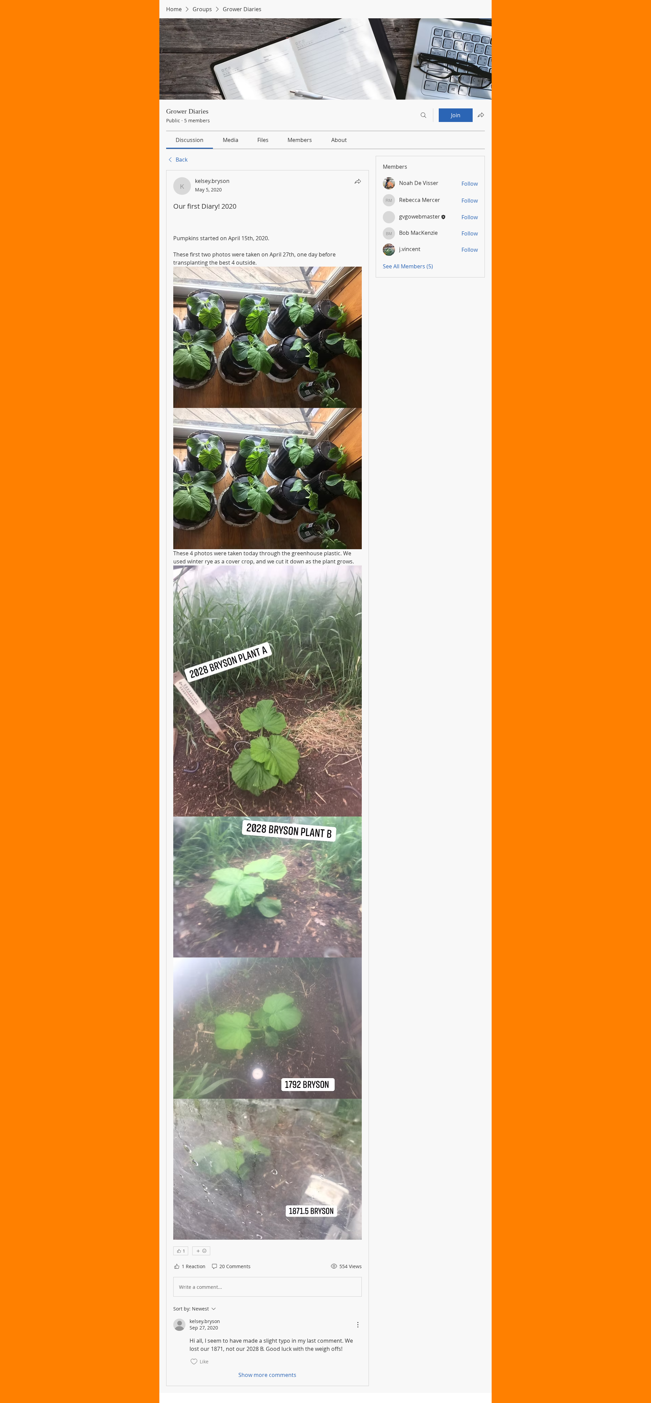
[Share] (358, 181)
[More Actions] (358, 1325)
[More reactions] (201, 1250)
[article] (267, 778)
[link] (189, 140)
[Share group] (481, 115)
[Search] (423, 115)
